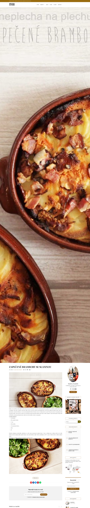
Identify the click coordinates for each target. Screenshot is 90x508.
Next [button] (61, 507)
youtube (76, 389)
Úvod (38, 4)
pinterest (74, 389)
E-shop (55, 4)
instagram (72, 389)
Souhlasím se (36, 497)
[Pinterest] (38, 482)
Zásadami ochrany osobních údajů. (39, 497)
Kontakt (60, 4)
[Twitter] (36, 482)
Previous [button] (59, 507)
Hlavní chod (16, 369)
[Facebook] (33, 482)
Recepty (42, 4)
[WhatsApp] (40, 482)
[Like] (31, 482)
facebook (70, 389)
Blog (47, 4)
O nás (51, 4)
